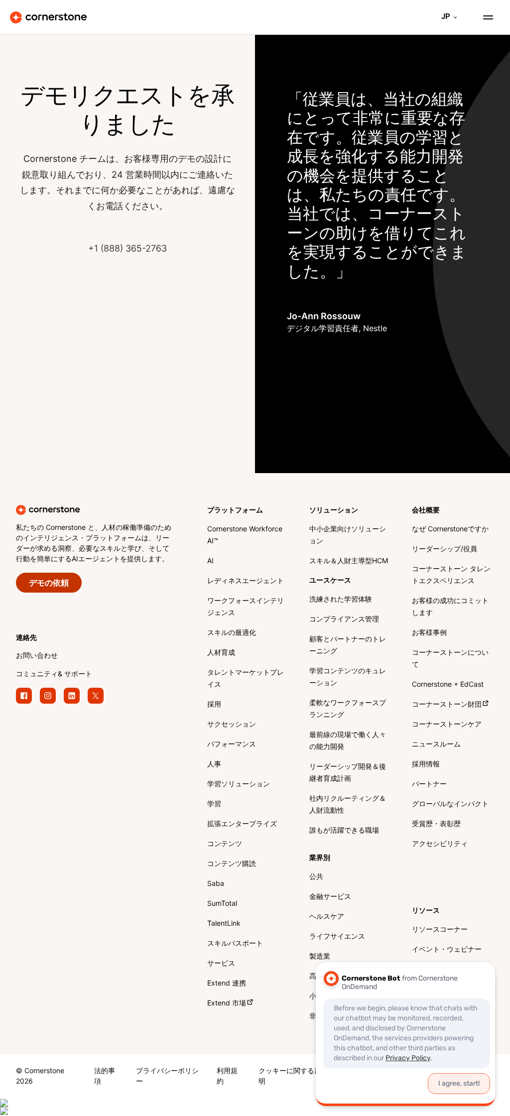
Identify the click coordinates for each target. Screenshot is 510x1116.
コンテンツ (224, 844)
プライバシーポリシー (167, 1077)
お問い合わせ (37, 656)
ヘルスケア (326, 917)
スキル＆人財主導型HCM (348, 561)
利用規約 (227, 1077)
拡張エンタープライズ (242, 824)
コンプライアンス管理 (344, 619)
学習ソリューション (238, 784)
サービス (221, 964)
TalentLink (224, 924)
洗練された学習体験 (340, 600)
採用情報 (426, 764)
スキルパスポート (235, 944)
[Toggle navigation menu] (484, 17)
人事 (214, 764)
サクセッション (231, 725)
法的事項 (104, 1077)
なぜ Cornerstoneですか (450, 529)
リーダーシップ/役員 (444, 549)
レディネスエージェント (245, 581)
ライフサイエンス (337, 937)
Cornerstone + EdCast (448, 685)
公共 (316, 877)
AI (210, 561)
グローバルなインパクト (450, 804)
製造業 (319, 957)
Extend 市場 (226, 1003)
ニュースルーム (436, 744)
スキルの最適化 (231, 633)
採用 (214, 705)
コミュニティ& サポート (54, 674)
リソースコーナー (440, 930)
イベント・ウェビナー (447, 950)
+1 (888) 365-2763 (127, 249)
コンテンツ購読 (231, 864)
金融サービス (330, 897)
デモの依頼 (49, 583)
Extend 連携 (226, 984)
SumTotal (222, 904)
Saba (215, 884)
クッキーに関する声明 (289, 1077)
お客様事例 (429, 633)
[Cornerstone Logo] (48, 17)
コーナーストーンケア (447, 725)
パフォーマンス (231, 744)
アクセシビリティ (440, 844)
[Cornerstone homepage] (111, 510)
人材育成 (221, 653)
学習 (214, 804)
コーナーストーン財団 (447, 705)
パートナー (429, 784)
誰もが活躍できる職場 (344, 831)
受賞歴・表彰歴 (436, 824)
